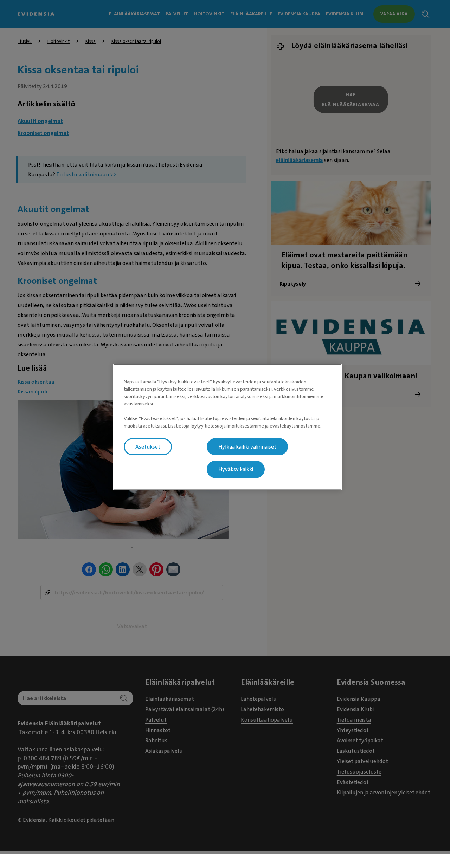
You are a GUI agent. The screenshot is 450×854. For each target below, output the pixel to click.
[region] (227, 427)
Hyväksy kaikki (235, 469)
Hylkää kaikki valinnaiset (247, 446)
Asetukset (147, 446)
